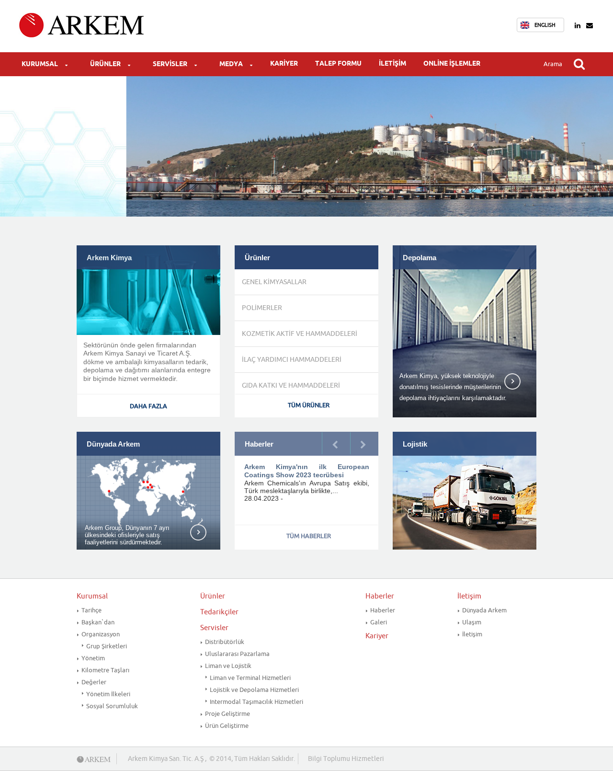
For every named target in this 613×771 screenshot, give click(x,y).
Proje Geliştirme (227, 714)
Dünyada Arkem (113, 444)
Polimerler (262, 308)
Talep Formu (338, 63)
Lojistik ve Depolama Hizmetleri (254, 690)
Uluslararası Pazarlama (237, 654)
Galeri (378, 622)
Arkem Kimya (109, 258)
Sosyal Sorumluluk (112, 706)
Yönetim (93, 658)
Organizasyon (100, 634)
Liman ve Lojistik (228, 666)
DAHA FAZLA (148, 406)
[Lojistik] (464, 490)
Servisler (170, 64)
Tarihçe (91, 610)
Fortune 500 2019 (272, 467)
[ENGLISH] (527, 25)
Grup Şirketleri (106, 646)
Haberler (379, 596)
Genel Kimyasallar (274, 282)
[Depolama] (464, 335)
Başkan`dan (97, 622)
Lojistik (415, 444)
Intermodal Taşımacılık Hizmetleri (256, 702)
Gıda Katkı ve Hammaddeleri (291, 385)
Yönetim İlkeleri (108, 694)
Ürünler (105, 64)
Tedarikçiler (219, 612)
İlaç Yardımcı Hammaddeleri (291, 360)
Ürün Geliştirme (227, 726)
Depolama (419, 258)
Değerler (93, 682)
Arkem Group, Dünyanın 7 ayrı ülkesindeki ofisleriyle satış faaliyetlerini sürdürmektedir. (127, 535)
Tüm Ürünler (308, 405)
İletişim (392, 63)
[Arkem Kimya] (148, 290)
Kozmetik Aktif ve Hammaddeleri (299, 334)
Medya (231, 64)
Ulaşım (471, 622)
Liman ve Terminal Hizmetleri (250, 678)
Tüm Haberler (308, 536)
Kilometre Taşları (105, 670)
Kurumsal (40, 64)
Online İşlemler (451, 63)
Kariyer (284, 63)
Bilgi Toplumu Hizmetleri (346, 759)
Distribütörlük (224, 642)
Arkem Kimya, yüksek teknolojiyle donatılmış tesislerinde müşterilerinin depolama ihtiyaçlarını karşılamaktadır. (453, 385)
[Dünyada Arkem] (148, 491)
